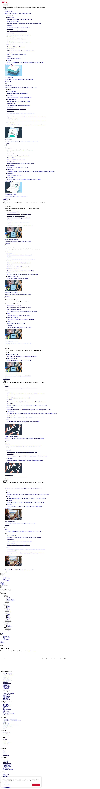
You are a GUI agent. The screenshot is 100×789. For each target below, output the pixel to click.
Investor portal (5, 744)
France (7, 608)
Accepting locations (6, 765)
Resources (5, 480)
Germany (7, 610)
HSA (4, 707)
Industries (5, 200)
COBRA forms (5, 767)
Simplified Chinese (10, 599)
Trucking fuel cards (6, 678)
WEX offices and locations (8, 769)
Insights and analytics (7, 683)
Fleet (4, 579)
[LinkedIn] (3, 660)
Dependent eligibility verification (9, 713)
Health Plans (5, 722)
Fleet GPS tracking (6, 686)
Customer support (6, 761)
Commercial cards (6, 698)
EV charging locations (7, 766)
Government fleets (6, 681)
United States (8, 628)
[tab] (52, 11)
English (8, 597)
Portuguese (9, 626)
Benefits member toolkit (7, 764)
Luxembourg (8, 615)
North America (5, 627)
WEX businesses (6, 743)
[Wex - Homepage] (5, 2)
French (8, 607)
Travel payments (6, 580)
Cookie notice (5, 776)
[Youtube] (3, 668)
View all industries (6, 379)
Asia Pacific (5, 595)
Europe (4, 604)
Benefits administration (7, 704)
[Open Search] (0, 632)
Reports (4, 751)
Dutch (8, 606)
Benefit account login (7, 763)
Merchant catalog (6, 768)
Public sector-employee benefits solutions (10, 724)
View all (2, 582)
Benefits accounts (6, 577)
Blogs (4, 750)
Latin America (5, 623)
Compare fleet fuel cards (7, 673)
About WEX (5, 380)
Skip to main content (4, 0)
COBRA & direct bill (7, 709)
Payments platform (6, 699)
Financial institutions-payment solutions (10, 719)
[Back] (1, 587)
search (35, 650)
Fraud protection (6, 688)
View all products (6, 199)
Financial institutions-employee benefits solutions (12, 720)
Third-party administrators (7, 726)
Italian (8, 614)
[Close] (39, 778)
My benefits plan (6, 755)
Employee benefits (8, 126)
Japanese (9, 598)
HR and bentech (6, 723)
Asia (6, 596)
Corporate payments (6, 578)
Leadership (5, 740)
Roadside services (6, 685)
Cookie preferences (8, 784)
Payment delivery (6, 697)
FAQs (4, 754)
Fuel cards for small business (8, 674)
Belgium (7, 605)
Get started (2, 583)
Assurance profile (6, 774)
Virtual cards (5, 695)
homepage (29, 650)
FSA (4, 708)
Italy (6, 613)
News (4, 746)
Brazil (6, 624)
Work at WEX (7, 462)
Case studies (5, 753)
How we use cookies (9, 781)
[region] (21, 782)
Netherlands (8, 618)
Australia (7, 601)
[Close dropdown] (0, 592)
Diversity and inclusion (7, 741)
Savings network (6, 684)
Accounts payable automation (8, 693)
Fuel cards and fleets (9, 64)
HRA (4, 710)
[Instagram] (3, 665)
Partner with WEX (6, 742)
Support (1, 633)
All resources (7, 508)
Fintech (4, 721)
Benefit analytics (6, 711)
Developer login (6, 734)
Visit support (7, 555)
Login (2, 574)
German (8, 617)
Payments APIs (5, 733)
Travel (4, 727)
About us (6, 423)
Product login (5, 762)
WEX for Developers (7, 732)
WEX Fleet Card (6, 676)
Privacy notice (5, 775)
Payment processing (6, 696)
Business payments (8, 181)
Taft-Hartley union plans (7, 725)
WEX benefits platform (7, 706)
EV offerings (5, 682)
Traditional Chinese (11, 600)
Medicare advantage (6, 712)
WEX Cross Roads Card (7, 677)
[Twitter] (4, 663)
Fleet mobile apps (6, 687)
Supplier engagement (6, 694)
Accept (36, 784)
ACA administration (6, 714)
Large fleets (5, 675)
